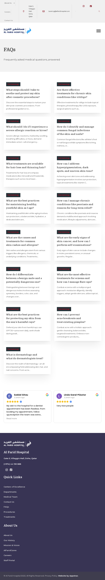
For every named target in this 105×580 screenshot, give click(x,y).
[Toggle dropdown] (14, 3)
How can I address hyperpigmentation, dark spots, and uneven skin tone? (75, 167)
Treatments (9, 517)
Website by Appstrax (68, 576)
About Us (8, 3)
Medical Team (11, 497)
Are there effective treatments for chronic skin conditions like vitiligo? (74, 93)
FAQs (6, 507)
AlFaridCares (10, 550)
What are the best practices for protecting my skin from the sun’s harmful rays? (23, 318)
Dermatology (13, 84)
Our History (9, 540)
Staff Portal (9, 560)
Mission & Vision (12, 545)
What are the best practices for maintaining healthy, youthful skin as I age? (22, 204)
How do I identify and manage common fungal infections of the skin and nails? (75, 130)
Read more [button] (12, 418)
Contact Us (8, 20)
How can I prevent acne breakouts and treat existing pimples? (71, 318)
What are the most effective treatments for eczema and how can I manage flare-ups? (74, 278)
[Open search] (99, 11)
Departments (10, 492)
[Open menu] (98, 31)
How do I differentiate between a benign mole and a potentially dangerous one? (24, 278)
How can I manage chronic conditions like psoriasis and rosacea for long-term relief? (75, 204)
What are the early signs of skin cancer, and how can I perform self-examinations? (74, 241)
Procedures (9, 512)
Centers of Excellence (14, 487)
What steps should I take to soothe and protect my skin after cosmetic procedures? (23, 93)
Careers (7, 12)
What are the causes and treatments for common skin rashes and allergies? (22, 241)
